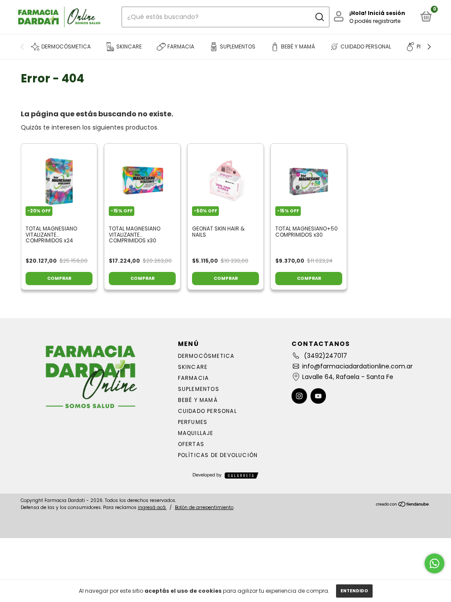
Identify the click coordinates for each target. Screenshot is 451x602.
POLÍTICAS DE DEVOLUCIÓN (218, 455)
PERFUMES (193, 422)
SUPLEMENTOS (198, 389)
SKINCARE (193, 367)
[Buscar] (319, 17)
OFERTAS (191, 444)
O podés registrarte (374, 21)
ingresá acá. (152, 507)
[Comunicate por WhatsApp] (434, 563)
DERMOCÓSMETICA (206, 356)
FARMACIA (193, 378)
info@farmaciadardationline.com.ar (357, 366)
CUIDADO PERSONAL (207, 411)
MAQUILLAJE (196, 433)
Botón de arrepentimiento (204, 507)
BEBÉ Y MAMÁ (198, 400)
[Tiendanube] (402, 505)
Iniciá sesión (386, 13)
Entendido (354, 590)
